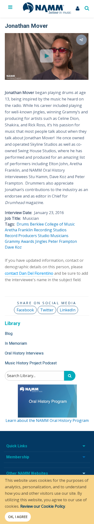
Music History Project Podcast (31, 363)
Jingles (41, 241)
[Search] (69, 376)
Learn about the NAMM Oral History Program (47, 420)
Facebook (25, 310)
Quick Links (16, 446)
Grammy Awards (19, 241)
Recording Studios (50, 230)
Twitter (47, 310)
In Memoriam (16, 343)
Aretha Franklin (19, 230)
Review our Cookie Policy (42, 506)
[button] (81, 40)
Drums (23, 224)
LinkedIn (67, 310)
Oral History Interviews (24, 353)
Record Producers (21, 235)
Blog (9, 333)
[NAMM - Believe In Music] (47, 12)
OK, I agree (17, 516)
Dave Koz (13, 247)
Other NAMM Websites (27, 473)
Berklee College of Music (52, 224)
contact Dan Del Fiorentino (29, 273)
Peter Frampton (62, 241)
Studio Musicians (53, 235)
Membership (17, 457)
